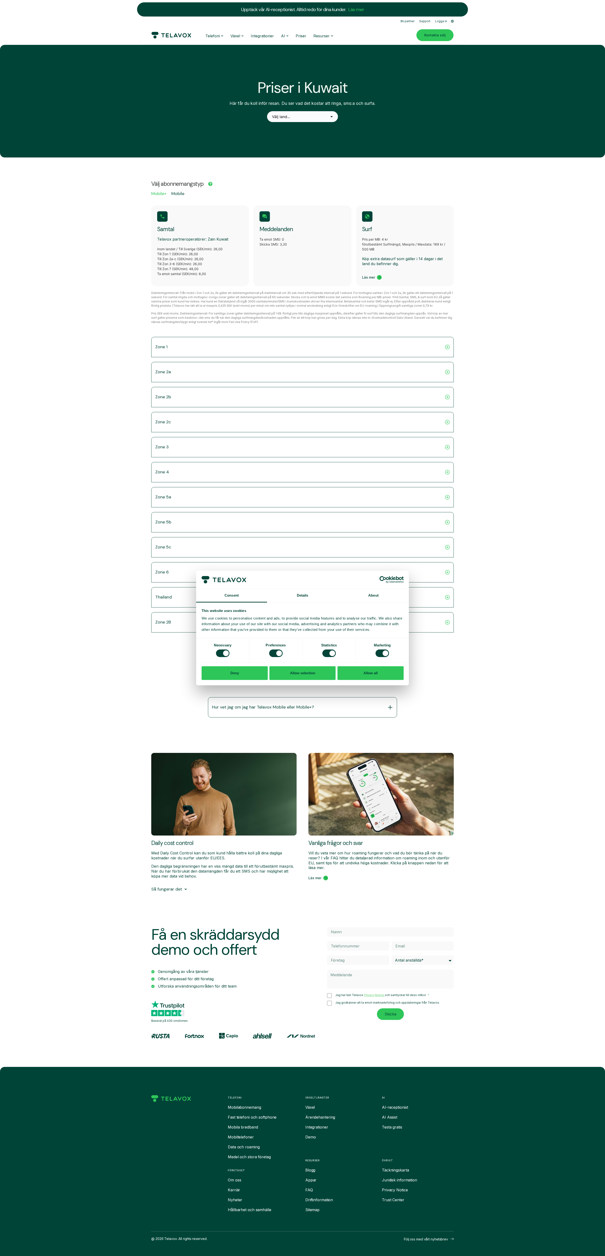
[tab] (159, 194)
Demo (310, 1137)
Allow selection (302, 673)
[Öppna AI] (287, 36)
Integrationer (316, 1127)
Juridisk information (399, 1180)
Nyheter (235, 1199)
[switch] (276, 653)
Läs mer (356, 9)
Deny (234, 673)
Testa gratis (392, 1127)
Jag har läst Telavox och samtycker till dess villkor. (381, 995)
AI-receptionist (395, 1107)
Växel (310, 1107)
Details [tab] (302, 595)
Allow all (370, 673)
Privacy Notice (374, 995)
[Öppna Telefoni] (222, 36)
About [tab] (373, 595)
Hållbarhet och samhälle (249, 1209)
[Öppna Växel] (242, 36)
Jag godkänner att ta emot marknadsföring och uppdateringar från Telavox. (387, 1002)
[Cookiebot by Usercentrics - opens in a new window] (383, 579)
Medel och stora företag (249, 1156)
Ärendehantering (320, 1117)
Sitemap (312, 1209)
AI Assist (389, 1117)
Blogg (310, 1170)
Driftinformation (319, 1199)
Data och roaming (243, 1147)
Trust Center (393, 1199)
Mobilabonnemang (244, 1107)
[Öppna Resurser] (332, 36)
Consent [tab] (232, 595)
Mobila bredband (243, 1127)
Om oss (234, 1180)
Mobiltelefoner (241, 1137)
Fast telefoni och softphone (252, 1117)
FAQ (309, 1190)
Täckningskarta (395, 1170)
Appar (311, 1180)
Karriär (234, 1190)
